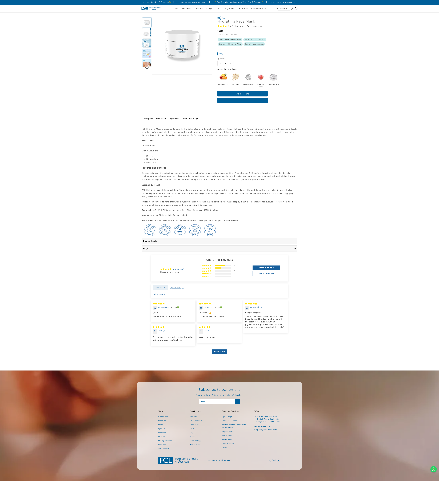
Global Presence (196, 421)
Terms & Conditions (229, 421)
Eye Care (161, 429)
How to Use (161, 119)
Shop (175, 8)
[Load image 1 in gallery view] (146, 22)
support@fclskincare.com (265, 430)
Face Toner (162, 445)
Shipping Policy (227, 431)
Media (192, 437)
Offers (224, 448)
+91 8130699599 (262, 426)
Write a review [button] (266, 268)
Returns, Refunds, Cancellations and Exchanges (234, 426)
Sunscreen (162, 421)
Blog (191, 433)
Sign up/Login (227, 417)
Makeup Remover (165, 441)
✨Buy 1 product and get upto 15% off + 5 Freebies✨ (228, 2)
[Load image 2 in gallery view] (146, 32)
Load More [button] (219, 352)
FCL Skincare (223, 460)
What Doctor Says (190, 119)
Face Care (162, 433)
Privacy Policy (227, 436)
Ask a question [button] (266, 273)
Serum (160, 425)
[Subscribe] (237, 401)
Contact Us (194, 425)
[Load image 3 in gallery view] (146, 43)
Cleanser (161, 437)
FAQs (219, 248)
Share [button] (224, 18)
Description (148, 119)
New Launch (163, 417)
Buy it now (242, 100)
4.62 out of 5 (179, 269)
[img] (159, 303)
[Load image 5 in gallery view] (146, 63)
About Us (193, 417)
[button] (282, 9)
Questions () (177, 287)
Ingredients (174, 119)
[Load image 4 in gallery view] (146, 53)
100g (221, 54)
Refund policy (227, 440)
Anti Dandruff (163, 449)
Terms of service (228, 444)
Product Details (219, 241)
